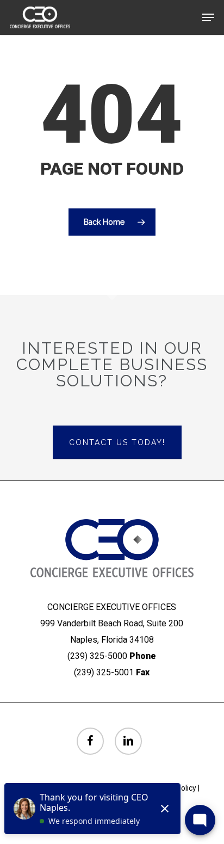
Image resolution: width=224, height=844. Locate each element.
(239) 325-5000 (97, 656)
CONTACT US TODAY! (117, 442)
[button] (208, 17)
